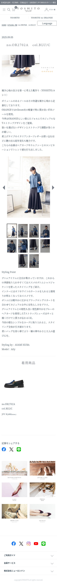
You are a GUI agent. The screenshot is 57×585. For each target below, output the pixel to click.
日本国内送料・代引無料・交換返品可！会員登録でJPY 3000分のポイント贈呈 (28, 2)
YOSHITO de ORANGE (42, 17)
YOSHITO (15, 17)
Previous (3, 187)
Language (47, 23)
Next (53, 187)
